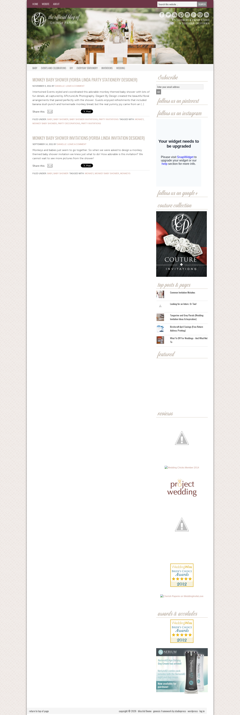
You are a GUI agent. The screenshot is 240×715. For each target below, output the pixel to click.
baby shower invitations (84, 119)
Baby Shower (60, 119)
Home (35, 4)
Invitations (106, 68)
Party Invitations (108, 119)
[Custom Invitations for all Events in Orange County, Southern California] (181, 554)
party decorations (69, 123)
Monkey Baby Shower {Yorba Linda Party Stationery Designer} (84, 80)
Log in (202, 711)
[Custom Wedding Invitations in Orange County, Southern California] (182, 566)
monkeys (125, 173)
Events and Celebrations (53, 68)
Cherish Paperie (64, 19)
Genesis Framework (162, 711)
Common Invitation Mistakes (182, 292)
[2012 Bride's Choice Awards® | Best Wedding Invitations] (182, 578)
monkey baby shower (44, 123)
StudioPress (180, 711)
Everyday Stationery (87, 68)
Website (45, 4)
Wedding (120, 68)
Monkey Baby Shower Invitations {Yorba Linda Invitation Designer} (88, 138)
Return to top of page (39, 711)
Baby (34, 68)
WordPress (193, 711)
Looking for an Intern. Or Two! (183, 303)
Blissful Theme (145, 711)
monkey (139, 119)
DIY (71, 68)
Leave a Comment (75, 86)
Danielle (60, 86)
